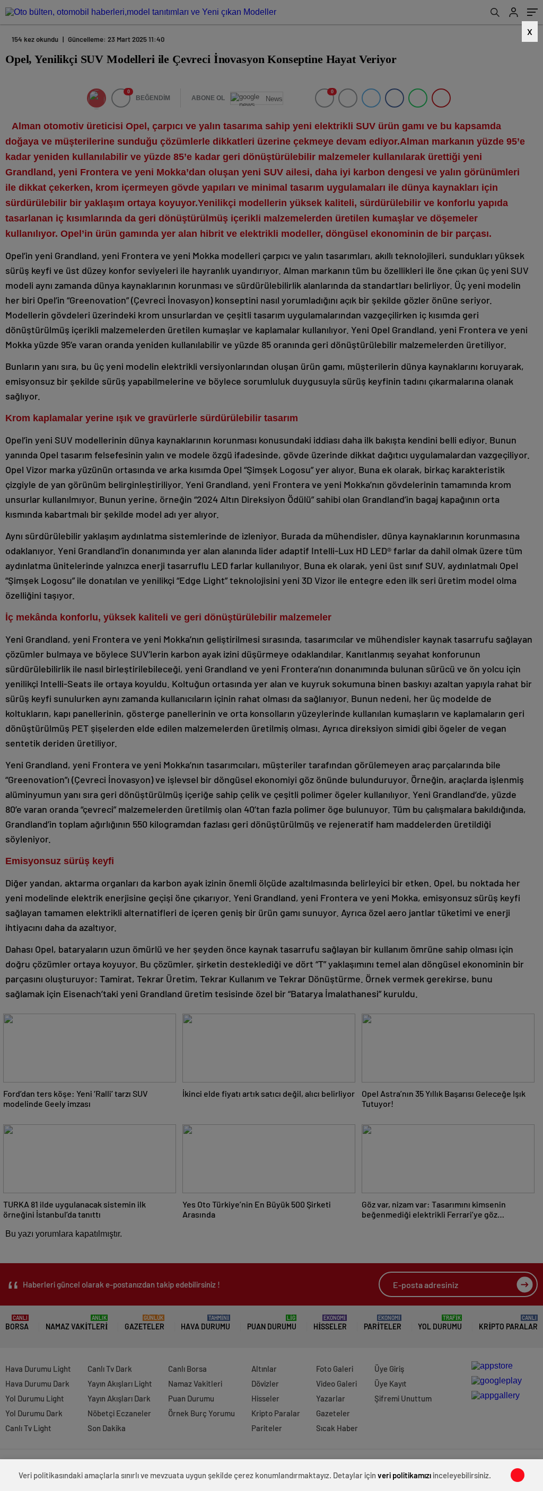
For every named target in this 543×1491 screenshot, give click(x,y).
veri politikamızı (404, 1475)
